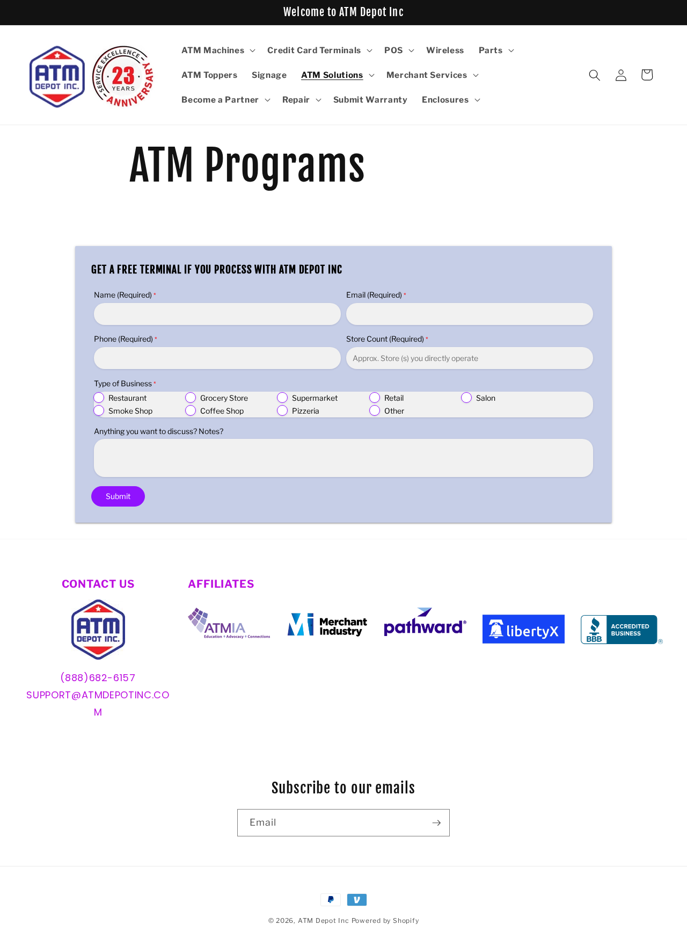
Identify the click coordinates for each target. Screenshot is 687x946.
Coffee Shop (222, 410)
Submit (118, 496)
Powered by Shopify (385, 920)
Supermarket (315, 397)
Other (394, 410)
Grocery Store (224, 397)
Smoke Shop (130, 410)
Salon (485, 397)
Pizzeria (305, 410)
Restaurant (127, 397)
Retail (394, 397)
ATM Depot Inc (323, 920)
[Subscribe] (436, 823)
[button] (217, 50)
